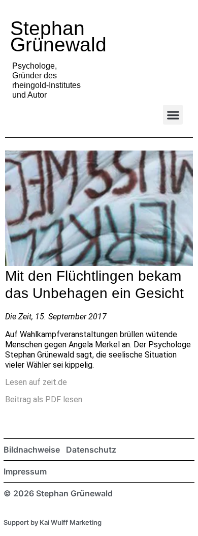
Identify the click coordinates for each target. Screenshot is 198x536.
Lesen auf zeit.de (36, 382)
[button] (173, 115)
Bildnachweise (32, 449)
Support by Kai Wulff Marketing (53, 522)
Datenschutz (91, 449)
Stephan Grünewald (58, 36)
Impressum (25, 471)
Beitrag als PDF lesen (43, 399)
